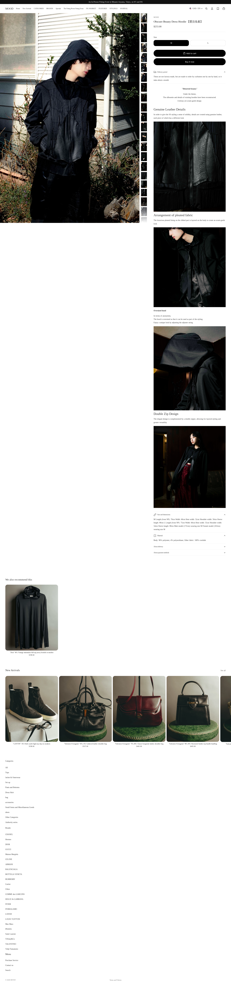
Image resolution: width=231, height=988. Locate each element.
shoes (7, 812)
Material (160, 536)
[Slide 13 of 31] (144, 136)
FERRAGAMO (11, 909)
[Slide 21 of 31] (144, 211)
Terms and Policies (116, 980)
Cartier (8, 884)
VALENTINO (10, 944)
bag (6, 797)
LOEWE (8, 914)
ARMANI (9, 864)
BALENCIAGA (11, 869)
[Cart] (224, 9)
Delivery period (162, 72)
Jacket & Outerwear (12, 777)
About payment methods (161, 553)
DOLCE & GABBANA (14, 899)
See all (223, 671)
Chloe (7, 889)
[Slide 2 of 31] (144, 27)
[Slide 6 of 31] (144, 67)
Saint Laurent (10, 934)
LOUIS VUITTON (12, 919)
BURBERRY (10, 879)
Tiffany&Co (10, 939)
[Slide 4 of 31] (144, 47)
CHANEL (9, 834)
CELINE (8, 859)
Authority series (11, 822)
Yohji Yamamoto (11, 949)
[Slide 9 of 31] (144, 97)
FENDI (8, 904)
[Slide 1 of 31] (144, 18)
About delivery (158, 547)
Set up (7, 782)
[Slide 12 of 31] (144, 126)
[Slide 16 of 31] (144, 166)
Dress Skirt (9, 792)
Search (7, 970)
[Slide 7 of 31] (144, 77)
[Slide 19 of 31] (144, 192)
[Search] (206, 9)
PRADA (8, 929)
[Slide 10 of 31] (144, 107)
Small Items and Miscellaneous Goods (19, 807)
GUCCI (8, 849)
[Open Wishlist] (218, 9)
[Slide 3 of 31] (144, 37)
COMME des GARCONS (15, 894)
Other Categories (11, 817)
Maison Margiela (11, 854)
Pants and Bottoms (12, 787)
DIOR (7, 844)
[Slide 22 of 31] (144, 221)
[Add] (53, 646)
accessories (9, 802)
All (6, 767)
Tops (7, 773)
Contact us (9, 965)
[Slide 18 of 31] (144, 184)
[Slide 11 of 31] (144, 117)
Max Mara (9, 924)
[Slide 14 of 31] (144, 146)
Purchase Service (11, 960)
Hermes (8, 839)
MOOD (13, 980)
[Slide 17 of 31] (144, 175)
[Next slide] (223, 565)
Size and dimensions (163, 515)
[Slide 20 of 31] (144, 201)
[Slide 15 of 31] (144, 156)
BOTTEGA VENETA (13, 874)
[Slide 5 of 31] (144, 57)
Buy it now (189, 62)
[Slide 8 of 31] (144, 87)
